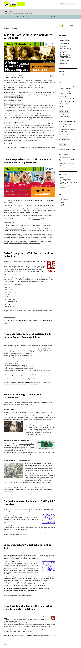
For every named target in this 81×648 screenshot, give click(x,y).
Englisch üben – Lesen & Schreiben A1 (14, 227)
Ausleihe (61, 88)
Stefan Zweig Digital (28, 412)
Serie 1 (51, 76)
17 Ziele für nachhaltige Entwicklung (67, 86)
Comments (63, 202)
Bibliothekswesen (63, 40)
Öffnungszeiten (63, 165)
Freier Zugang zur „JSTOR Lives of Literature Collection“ (28, 255)
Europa (61, 106)
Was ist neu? (28, 147)
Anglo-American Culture (34, 94)
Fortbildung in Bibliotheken (65, 179)
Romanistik (20, 243)
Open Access (71, 137)
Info (13, 17)
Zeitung (10, 149)
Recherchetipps (63, 54)
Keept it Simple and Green (65, 180)
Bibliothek (62, 91)
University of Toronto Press (9, 595)
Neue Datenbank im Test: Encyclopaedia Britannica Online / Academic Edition (28, 335)
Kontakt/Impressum (55, 17)
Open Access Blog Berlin (65, 185)
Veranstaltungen (63, 60)
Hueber (10, 243)
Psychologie (62, 144)
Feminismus (49, 487)
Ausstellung (69, 88)
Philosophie (30, 322)
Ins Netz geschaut (63, 46)
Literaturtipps (63, 51)
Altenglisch (31, 533)
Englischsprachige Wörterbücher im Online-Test (28, 546)
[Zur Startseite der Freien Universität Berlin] (14, 4)
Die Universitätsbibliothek (38, 17)
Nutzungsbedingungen (64, 204)
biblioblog (8, 11)
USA (8, 149)
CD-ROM (36, 511)
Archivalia (62, 177)
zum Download (36, 219)
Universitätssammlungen (65, 59)
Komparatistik (15, 243)
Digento (30, 590)
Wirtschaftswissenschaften (65, 157)
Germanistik (6, 243)
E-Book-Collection (47, 241)
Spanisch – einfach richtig (11, 230)
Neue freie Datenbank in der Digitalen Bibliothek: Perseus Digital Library (28, 607)
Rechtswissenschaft (64, 147)
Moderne (25, 322)
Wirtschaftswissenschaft (65, 154)
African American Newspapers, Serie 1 (13, 104)
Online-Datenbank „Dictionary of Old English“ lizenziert (29, 502)
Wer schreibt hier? (22, 17)
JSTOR (8, 322)
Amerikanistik (37, 147)
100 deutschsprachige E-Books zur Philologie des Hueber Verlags (38, 200)
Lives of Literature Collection (13, 263)
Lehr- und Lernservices (64, 48)
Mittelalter (21, 322)
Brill (68, 91)
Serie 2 (7, 77)
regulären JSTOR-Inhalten (29, 310)
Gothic (5, 322)
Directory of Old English (42, 533)
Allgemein (19, 382)
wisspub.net (62, 187)
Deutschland (62, 96)
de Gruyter (70, 93)
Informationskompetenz (65, 124)
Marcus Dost (6, 382)
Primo (61, 52)
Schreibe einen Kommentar (19, 149)
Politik (74, 142)
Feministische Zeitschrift (8, 489)
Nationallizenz (52, 147)
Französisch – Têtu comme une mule (13, 228)
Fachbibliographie (63, 114)
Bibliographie (44, 487)
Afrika (33, 147)
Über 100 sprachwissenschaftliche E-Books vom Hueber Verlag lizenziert (27, 161)
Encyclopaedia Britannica (9, 384)
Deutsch (41, 241)
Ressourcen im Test (28, 320)
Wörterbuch (29, 384)
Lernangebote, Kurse (64, 49)
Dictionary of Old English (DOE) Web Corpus (16, 577)
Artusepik (39, 487)
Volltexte (72, 152)
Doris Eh (5, 635)
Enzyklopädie (16, 384)
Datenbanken (22, 147)
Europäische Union (64, 111)
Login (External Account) (65, 199)
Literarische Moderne (23, 489)
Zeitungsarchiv (71, 163)
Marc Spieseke (6, 147)
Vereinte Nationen (63, 152)
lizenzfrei (30, 489)
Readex (5, 149)
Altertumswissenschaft (31, 635)
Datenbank (62, 93)
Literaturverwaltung (64, 129)
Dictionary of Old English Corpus (23, 529)
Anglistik (42, 147)
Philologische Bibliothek (65, 142)
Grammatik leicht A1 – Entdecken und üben (20, 225)
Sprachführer (25, 243)
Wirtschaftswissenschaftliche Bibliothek (67, 160)
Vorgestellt (62, 62)
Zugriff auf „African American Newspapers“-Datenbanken (28, 36)
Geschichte (46, 147)
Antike (41, 635)
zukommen (47, 588)
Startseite (7, 17)
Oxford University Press (64, 139)
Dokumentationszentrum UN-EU (66, 98)
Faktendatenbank (63, 116)
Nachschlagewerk (23, 384)
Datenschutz (62, 205)
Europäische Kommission (65, 109)
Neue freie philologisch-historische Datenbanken (23, 396)
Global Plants (48, 310)
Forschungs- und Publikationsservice (67, 45)
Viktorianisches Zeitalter (42, 322)
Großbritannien (71, 121)
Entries (62, 201)
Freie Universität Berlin (64, 119)
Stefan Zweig (39, 489)
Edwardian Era (45, 320)
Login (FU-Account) (64, 198)
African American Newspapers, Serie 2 (13, 122)
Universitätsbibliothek (64, 57)
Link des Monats (63, 126)
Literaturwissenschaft (14, 322)
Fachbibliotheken (63, 43)
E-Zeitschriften (63, 104)
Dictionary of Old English (47, 509)
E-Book (61, 101)
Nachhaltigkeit (63, 131)
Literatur (71, 126)
